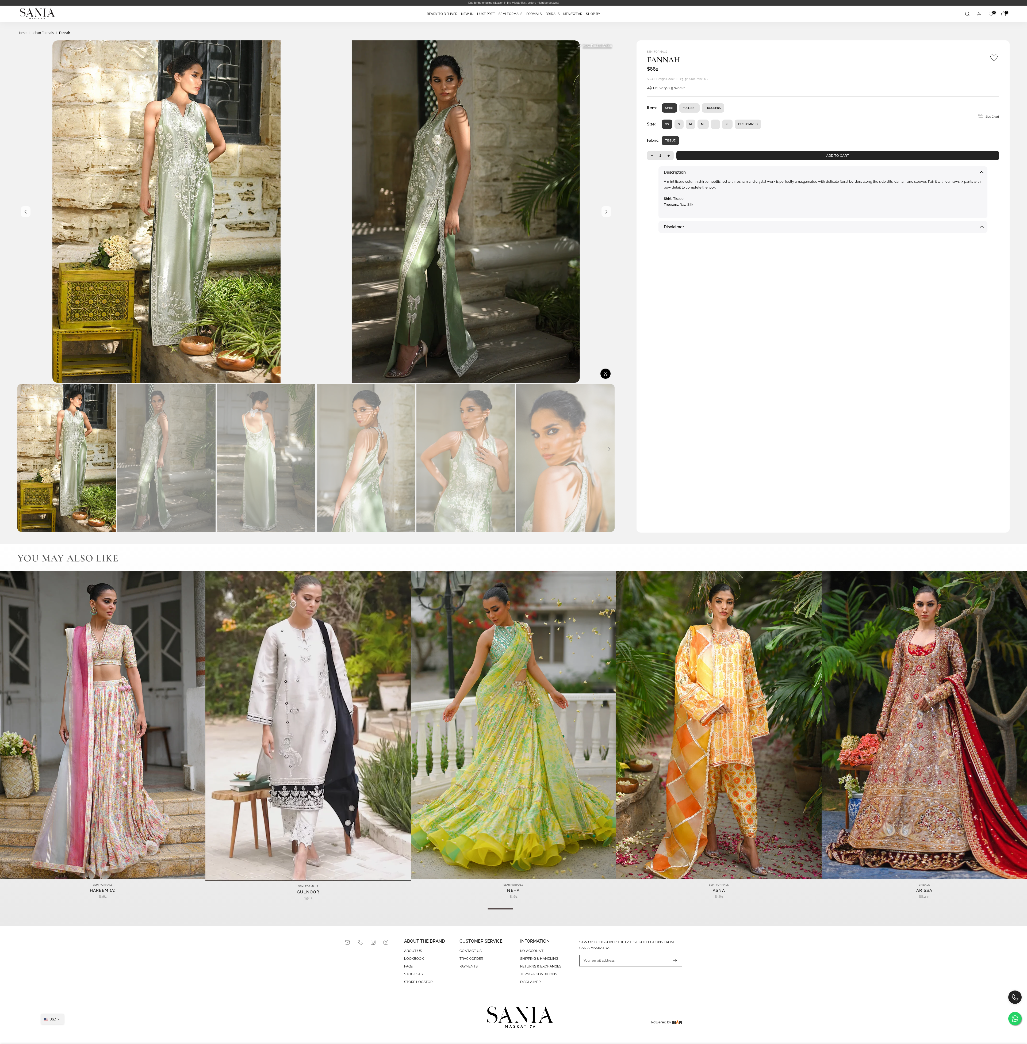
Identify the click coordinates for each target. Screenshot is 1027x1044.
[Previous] (25, 211)
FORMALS (534, 14)
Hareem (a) (103, 890)
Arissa (924, 890)
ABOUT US (413, 951)
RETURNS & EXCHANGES (540, 966)
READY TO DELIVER (442, 14)
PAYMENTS (468, 966)
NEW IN (467, 14)
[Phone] (360, 942)
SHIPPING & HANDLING (539, 959)
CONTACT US (470, 951)
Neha (513, 890)
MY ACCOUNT (531, 951)
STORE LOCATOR (418, 982)
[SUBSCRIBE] (672, 960)
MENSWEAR (572, 14)
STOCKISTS (413, 974)
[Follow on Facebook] (373, 942)
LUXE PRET (486, 14)
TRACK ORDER (471, 959)
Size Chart (992, 116)
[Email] (347, 942)
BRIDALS (553, 14)
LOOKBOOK (414, 959)
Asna (719, 890)
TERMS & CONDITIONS (538, 974)
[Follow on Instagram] (386, 942)
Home (21, 33)
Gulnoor (308, 892)
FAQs (408, 966)
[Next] (606, 211)
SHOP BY (593, 14)
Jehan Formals (43, 33)
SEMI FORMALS (511, 14)
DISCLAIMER (530, 982)
